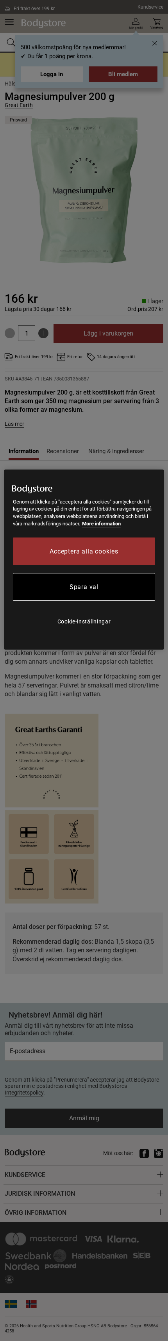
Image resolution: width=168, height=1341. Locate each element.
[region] (84, 560)
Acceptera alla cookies (84, 551)
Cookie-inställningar (84, 621)
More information (101, 524)
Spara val (84, 587)
